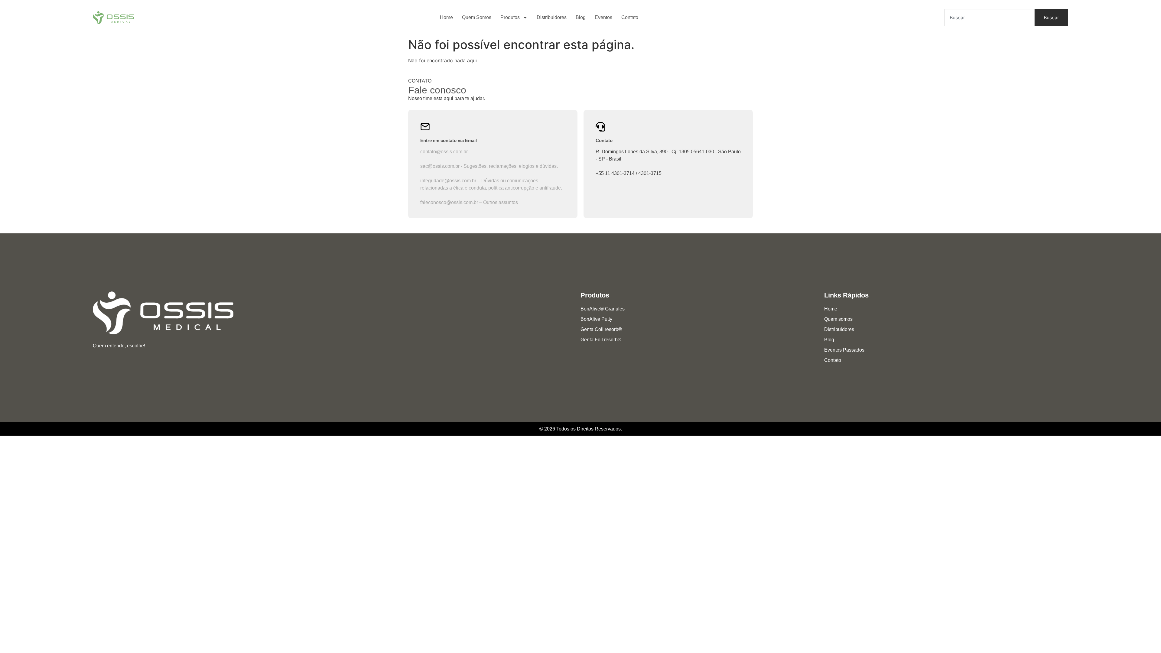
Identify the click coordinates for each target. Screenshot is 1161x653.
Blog (581, 17)
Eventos (603, 17)
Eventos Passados (844, 349)
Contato (629, 17)
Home (446, 17)
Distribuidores (552, 17)
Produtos (510, 17)
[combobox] (990, 17)
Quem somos (838, 319)
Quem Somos (476, 17)
